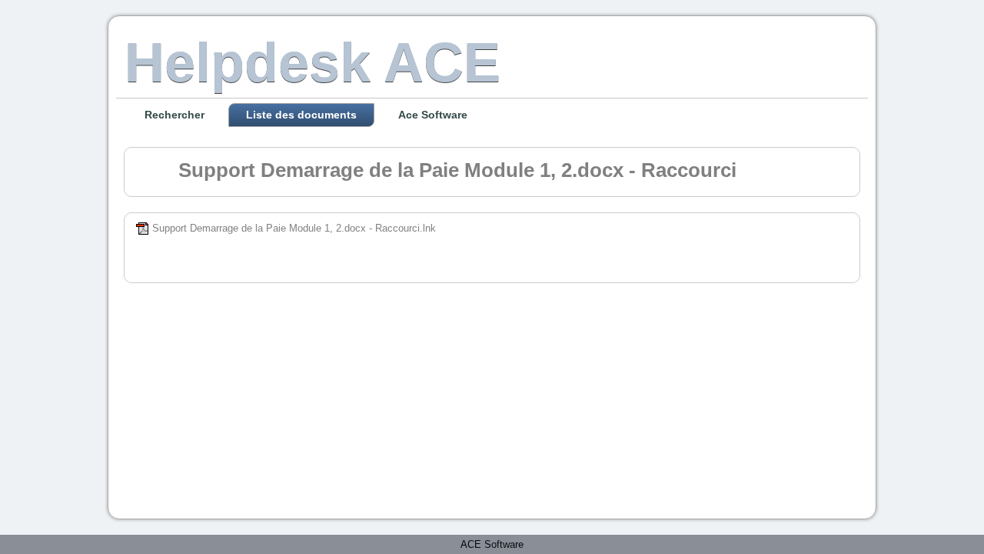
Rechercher (174, 114)
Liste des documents (301, 114)
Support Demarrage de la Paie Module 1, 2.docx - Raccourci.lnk (294, 228)
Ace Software (432, 114)
